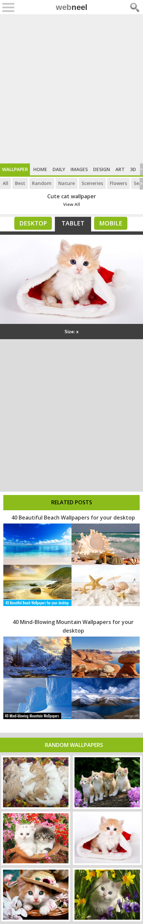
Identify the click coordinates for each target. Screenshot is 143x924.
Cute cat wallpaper (71, 196)
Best (20, 183)
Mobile (110, 223)
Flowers (118, 183)
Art (120, 169)
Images (79, 169)
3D (133, 169)
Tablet (73, 223)
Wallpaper (15, 169)
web (71, 7)
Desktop (33, 223)
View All (71, 204)
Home (40, 169)
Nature (66, 183)
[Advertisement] (71, 89)
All (5, 183)
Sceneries (92, 183)
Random (42, 183)
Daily (59, 169)
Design (101, 169)
